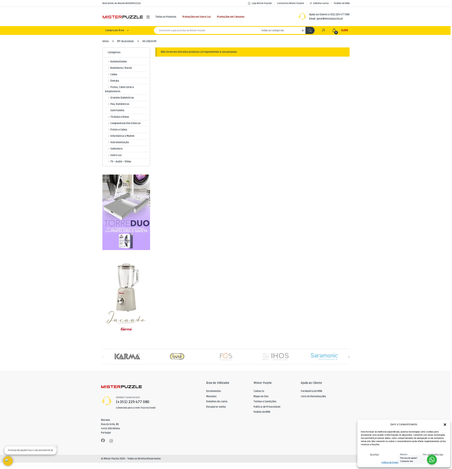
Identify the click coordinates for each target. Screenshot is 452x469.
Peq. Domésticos (119, 104)
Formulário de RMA (311, 391)
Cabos (113, 74)
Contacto (259, 391)
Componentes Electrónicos (125, 123)
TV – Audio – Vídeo (120, 161)
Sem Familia (117, 110)
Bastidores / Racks (121, 67)
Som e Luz (116, 155)
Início (105, 41)
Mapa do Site (261, 396)
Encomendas (213, 391)
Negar (404, 454)
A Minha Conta (321, 3)
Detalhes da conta (216, 401)
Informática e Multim (122, 136)
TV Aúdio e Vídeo (119, 116)
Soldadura (116, 148)
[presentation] (349, 356)
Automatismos (118, 61)
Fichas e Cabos (118, 129)
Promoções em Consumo (230, 16)
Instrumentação (119, 142)
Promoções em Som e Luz (196, 16)
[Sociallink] (103, 440)
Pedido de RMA (342, 3)
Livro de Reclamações (313, 396)
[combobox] (206, 30)
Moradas (211, 396)
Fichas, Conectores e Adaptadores (119, 89)
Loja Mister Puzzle (262, 3)
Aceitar (374, 454)
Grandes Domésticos (122, 97)
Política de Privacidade (392, 462)
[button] (445, 424)
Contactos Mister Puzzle (290, 3)
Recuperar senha (216, 406)
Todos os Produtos (165, 16)
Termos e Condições (265, 401)
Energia (114, 80)
